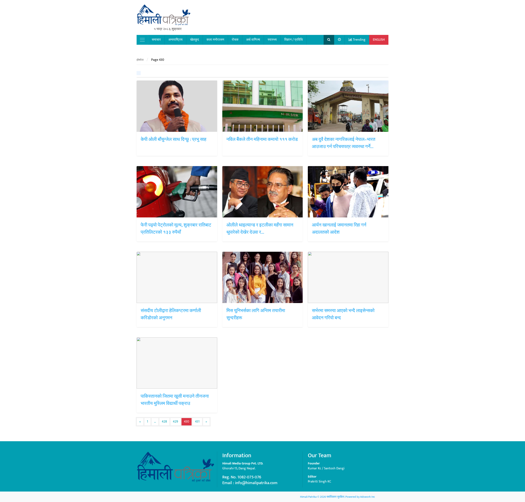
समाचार (156, 40)
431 (197, 421)
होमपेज (140, 59)
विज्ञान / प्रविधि (293, 40)
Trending (358, 40)
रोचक (235, 40)
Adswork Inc (367, 496)
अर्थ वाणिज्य (253, 40)
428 (164, 421)
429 (175, 421)
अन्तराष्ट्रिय (175, 40)
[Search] (329, 40)
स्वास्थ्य (272, 40)
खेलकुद (194, 40)
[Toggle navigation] (142, 40)
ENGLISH (379, 40)
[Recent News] (339, 40)
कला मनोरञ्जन (215, 40)
